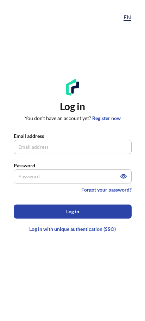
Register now (106, 118)
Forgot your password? (106, 190)
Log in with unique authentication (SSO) (72, 229)
